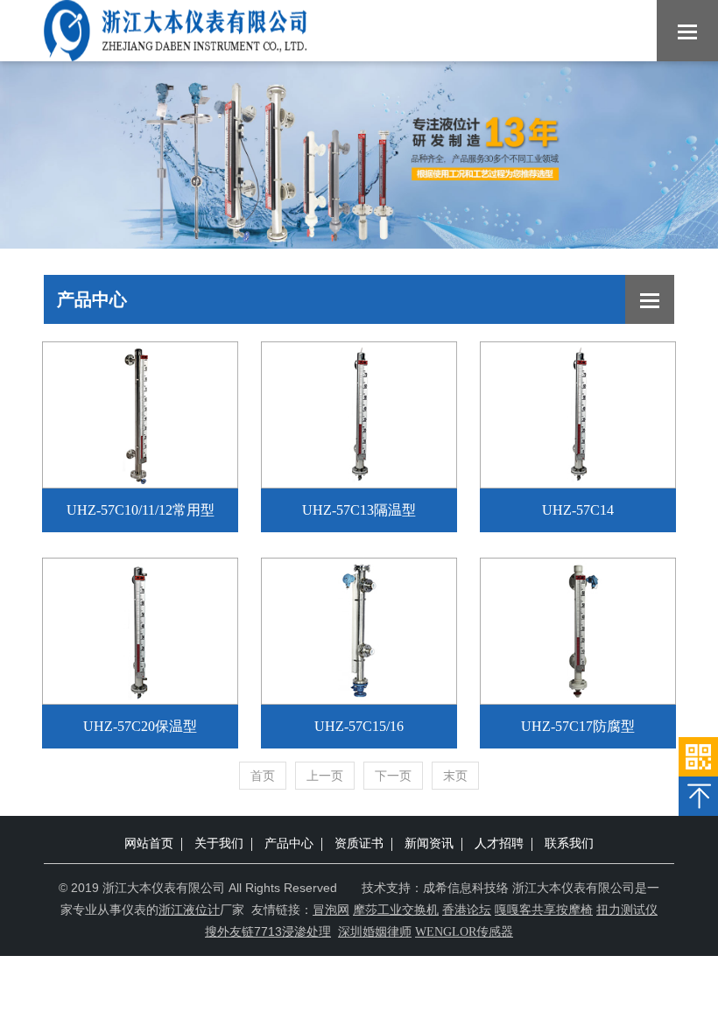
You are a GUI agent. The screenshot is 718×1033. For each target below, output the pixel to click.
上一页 (324, 776)
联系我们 (569, 843)
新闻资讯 (429, 843)
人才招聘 (499, 843)
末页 (455, 776)
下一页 (393, 776)
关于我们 (218, 843)
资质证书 (359, 843)
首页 (262, 776)
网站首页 (148, 843)
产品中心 (288, 843)
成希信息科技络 (466, 888)
